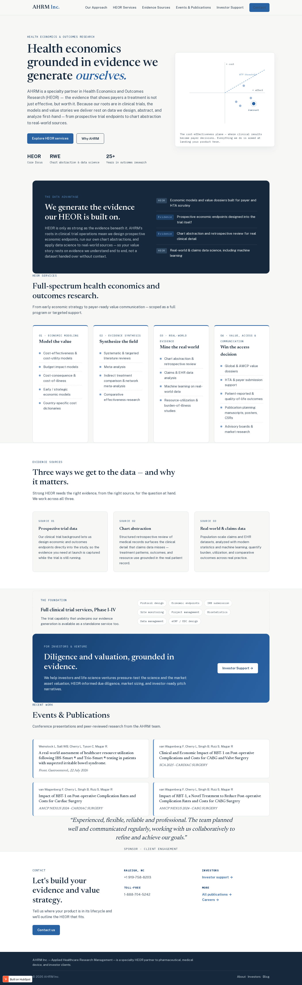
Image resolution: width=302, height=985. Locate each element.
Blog (266, 976)
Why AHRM (90, 138)
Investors (254, 976)
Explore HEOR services (50, 138)
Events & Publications (193, 7)
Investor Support (230, 7)
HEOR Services (124, 7)
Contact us (46, 930)
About (241, 976)
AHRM (45, 7)
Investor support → (217, 877)
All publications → (217, 894)
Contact (259, 7)
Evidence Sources (156, 7)
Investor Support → (237, 668)
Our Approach (96, 7)
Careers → (210, 900)
